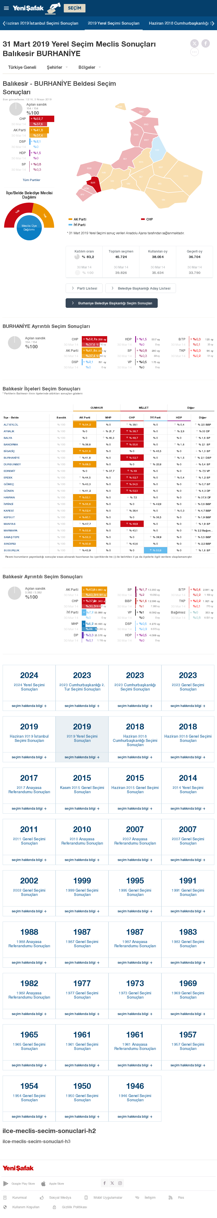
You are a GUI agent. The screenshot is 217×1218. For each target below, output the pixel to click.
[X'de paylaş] (195, 43)
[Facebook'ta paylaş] (207, 43)
